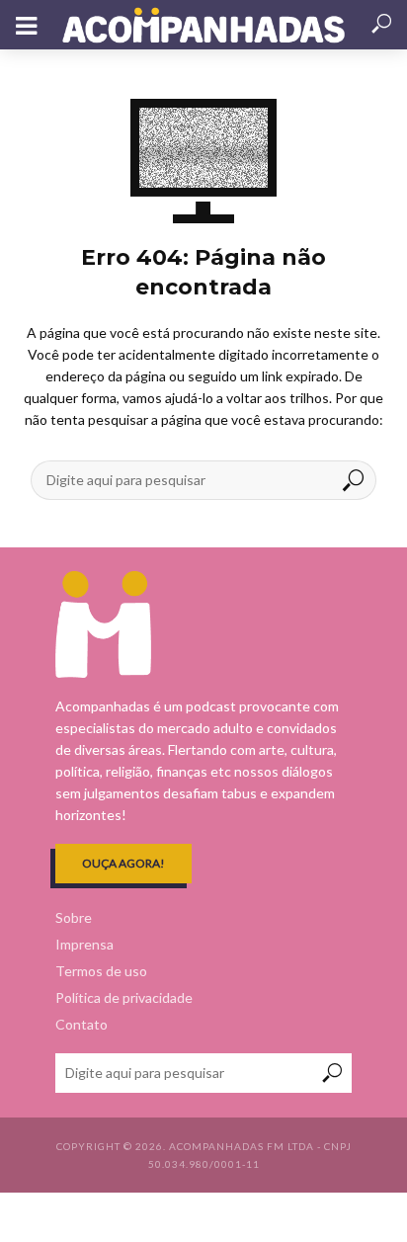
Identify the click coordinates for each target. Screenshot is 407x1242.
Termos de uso (101, 970)
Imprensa (84, 944)
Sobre (73, 917)
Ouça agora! (123, 863)
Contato (81, 1024)
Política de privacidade (124, 997)
